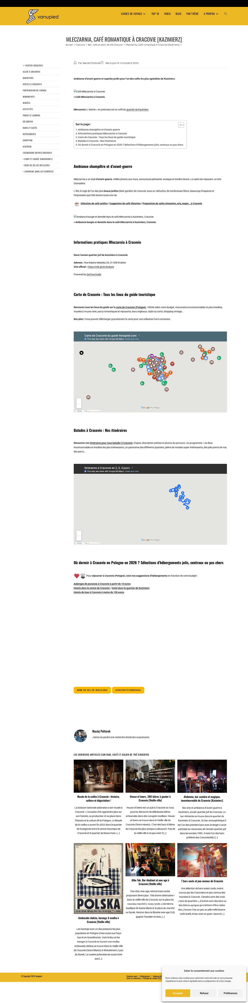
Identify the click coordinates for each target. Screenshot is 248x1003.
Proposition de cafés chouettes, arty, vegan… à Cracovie (172, 203)
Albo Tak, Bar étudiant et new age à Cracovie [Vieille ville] (150, 882)
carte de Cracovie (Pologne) (131, 307)
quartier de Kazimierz (137, 109)
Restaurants (29, 134)
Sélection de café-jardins (94, 203)
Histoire (27, 146)
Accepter (178, 993)
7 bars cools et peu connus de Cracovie (202, 881)
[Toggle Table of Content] (179, 125)
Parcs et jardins (31, 115)
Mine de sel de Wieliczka (92, 690)
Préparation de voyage (35, 90)
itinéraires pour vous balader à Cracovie (111, 443)
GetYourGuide (94, 274)
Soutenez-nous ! (132, 976)
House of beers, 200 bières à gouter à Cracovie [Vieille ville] (150, 798)
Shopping (28, 140)
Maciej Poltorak (92, 63)
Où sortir (28, 121)
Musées (26, 102)
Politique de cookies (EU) (152, 978)
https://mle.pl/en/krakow (101, 266)
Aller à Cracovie (31, 71)
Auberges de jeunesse (160, 976)
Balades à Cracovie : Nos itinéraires (97, 141)
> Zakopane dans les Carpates (38, 171)
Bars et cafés (30, 127)
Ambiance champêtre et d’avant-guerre (99, 129)
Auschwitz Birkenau (128, 690)
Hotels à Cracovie (32, 84)
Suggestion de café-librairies (125, 203)
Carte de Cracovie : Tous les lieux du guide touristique (106, 137)
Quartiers (28, 78)
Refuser (204, 993)
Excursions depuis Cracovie (37, 152)
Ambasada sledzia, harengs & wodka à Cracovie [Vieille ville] (98, 920)
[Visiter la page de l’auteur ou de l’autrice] (80, 735)
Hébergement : (145, 976)
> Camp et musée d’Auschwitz (38, 159)
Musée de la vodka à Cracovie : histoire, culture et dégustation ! (98, 798)
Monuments (28, 96)
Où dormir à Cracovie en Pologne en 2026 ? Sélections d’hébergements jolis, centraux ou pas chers (130, 144)
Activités (28, 109)
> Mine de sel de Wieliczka (36, 165)
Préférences (230, 993)
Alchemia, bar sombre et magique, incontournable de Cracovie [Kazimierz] (202, 798)
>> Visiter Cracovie (33, 65)
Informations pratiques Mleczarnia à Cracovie (102, 133)
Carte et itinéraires (134, 978)
